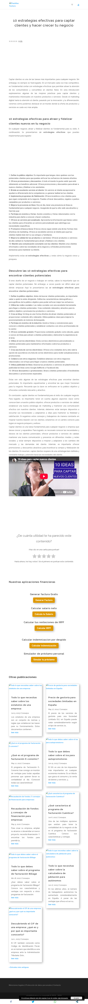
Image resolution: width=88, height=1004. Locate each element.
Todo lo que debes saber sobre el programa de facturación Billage (25, 870)
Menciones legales (16, 985)
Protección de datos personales (39, 985)
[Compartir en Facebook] (11, 1001)
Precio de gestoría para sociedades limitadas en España (62, 701)
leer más (14, 732)
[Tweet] (33, 1001)
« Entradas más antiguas (19, 967)
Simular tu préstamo (44, 659)
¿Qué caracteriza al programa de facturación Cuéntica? (61, 809)
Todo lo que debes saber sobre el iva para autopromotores (61, 755)
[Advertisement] (44, 60)
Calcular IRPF (44, 628)
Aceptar (76, 998)
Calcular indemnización (44, 645)
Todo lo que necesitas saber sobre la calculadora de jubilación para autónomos (61, 873)
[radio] (34, 556)
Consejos (25, 713)
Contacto (57, 985)
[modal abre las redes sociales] (77, 1001)
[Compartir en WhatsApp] (55, 1001)
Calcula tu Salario (44, 614)
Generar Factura (43, 600)
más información (63, 998)
